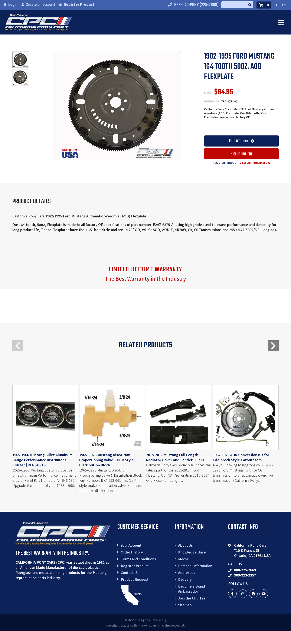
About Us (185, 545)
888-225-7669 (245, 569)
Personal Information (195, 565)
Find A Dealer (239, 141)
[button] (273, 345)
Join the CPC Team (193, 598)
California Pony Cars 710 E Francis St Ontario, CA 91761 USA (252, 550)
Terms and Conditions (138, 558)
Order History (132, 552)
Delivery (185, 579)
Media (183, 558)
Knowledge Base (192, 552)
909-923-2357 (245, 575)
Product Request (134, 579)
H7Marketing (158, 620)
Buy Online (238, 153)
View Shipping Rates (254, 162)
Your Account (131, 545)
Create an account (40, 4)
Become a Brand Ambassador (191, 589)
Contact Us (129, 572)
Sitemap (185, 604)
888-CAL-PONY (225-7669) (196, 5)
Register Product (79, 4)
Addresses (186, 572)
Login (12, 4)
